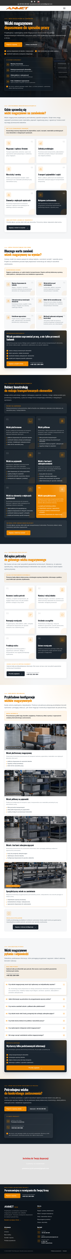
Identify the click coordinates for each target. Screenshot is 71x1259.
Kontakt (65, 1251)
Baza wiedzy (7, 1234)
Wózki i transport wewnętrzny (45, 1213)
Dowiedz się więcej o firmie (12, 1220)
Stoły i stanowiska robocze (44, 1216)
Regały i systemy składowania (45, 1210)
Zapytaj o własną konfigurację (25, 927)
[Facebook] (31, 1)
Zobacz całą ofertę (42, 1222)
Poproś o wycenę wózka (15, 1109)
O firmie (6, 1231)
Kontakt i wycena (8, 1237)
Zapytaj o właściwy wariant (18, 533)
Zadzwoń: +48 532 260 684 (38, 1109)
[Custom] (34, 1)
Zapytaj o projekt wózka (17, 364)
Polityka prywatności (9, 1240)
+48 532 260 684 (24, 4)
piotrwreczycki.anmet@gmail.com (42, 4)
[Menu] (64, 8)
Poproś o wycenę (13, 45)
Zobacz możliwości (32, 45)
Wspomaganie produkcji (43, 1219)
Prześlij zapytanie (16, 674)
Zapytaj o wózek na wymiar (18, 228)
